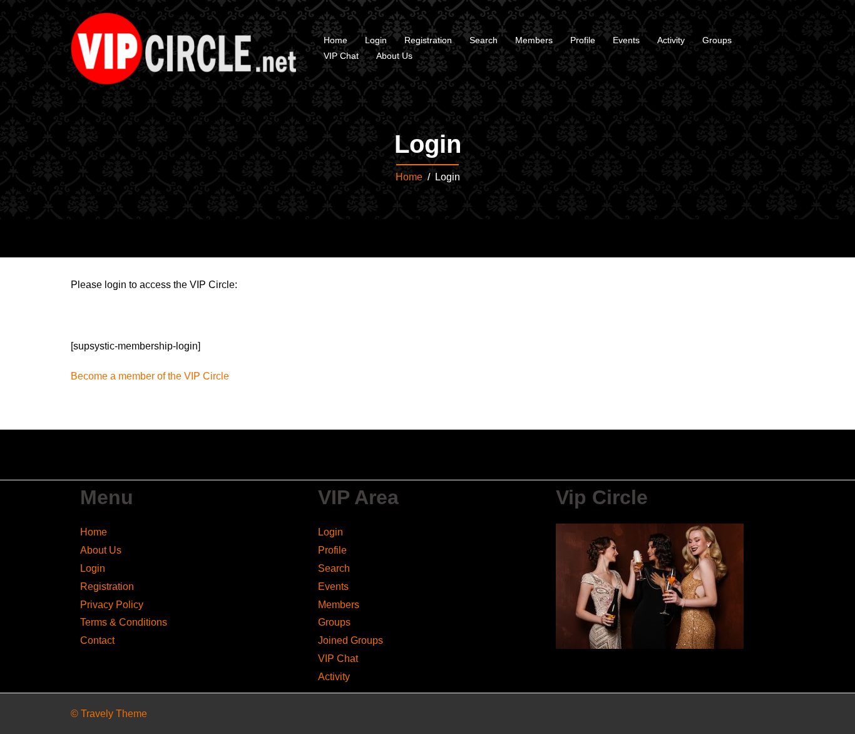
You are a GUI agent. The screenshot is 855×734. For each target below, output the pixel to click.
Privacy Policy (111, 604)
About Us (394, 56)
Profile (582, 40)
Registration (428, 40)
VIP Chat (341, 56)
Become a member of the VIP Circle (150, 376)
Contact (97, 640)
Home (335, 40)
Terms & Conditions (123, 622)
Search (483, 40)
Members (534, 40)
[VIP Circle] (183, 48)
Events (626, 40)
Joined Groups (350, 640)
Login (376, 40)
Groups (717, 40)
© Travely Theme (109, 713)
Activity (671, 40)
